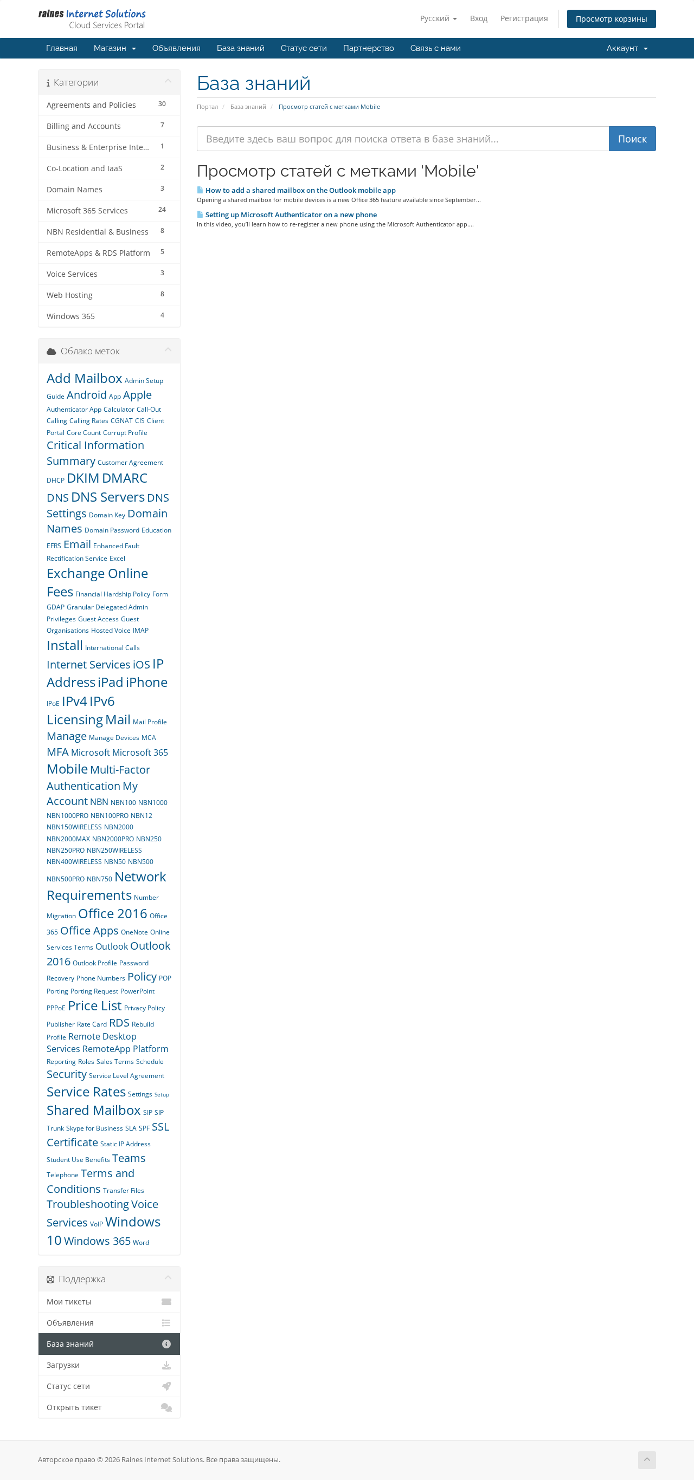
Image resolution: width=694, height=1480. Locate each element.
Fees (60, 591)
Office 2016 (112, 913)
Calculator (119, 409)
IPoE (53, 703)
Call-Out (149, 409)
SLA (131, 1128)
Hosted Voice (111, 630)
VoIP (96, 1224)
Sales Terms (115, 1061)
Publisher (61, 1024)
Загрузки (63, 1365)
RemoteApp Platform (125, 1049)
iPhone (147, 682)
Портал (207, 106)
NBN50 (115, 861)
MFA (58, 751)
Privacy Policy (144, 1007)
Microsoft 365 (140, 752)
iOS (141, 664)
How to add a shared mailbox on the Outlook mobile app (300, 190)
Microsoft (90, 752)
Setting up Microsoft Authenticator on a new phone (290, 214)
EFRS (54, 545)
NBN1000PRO (67, 815)
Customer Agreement (130, 462)
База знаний (241, 48)
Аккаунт (624, 48)
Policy (142, 976)
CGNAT (122, 420)
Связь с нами (435, 48)
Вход (478, 18)
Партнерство (368, 48)
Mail (118, 719)
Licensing (75, 719)
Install (65, 645)
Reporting (61, 1061)
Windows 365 (97, 1241)
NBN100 (123, 802)
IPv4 (74, 701)
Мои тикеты (69, 1302)
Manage (67, 736)
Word (141, 1242)
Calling (57, 420)
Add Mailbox (85, 378)
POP (165, 978)
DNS (58, 497)
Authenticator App (74, 409)
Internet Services (89, 664)
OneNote (134, 932)
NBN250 (149, 838)
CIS (140, 420)
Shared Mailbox (94, 1110)
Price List (95, 1005)
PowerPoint (137, 991)
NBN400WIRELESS (74, 861)
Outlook (111, 946)
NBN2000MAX (68, 838)
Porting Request (94, 991)
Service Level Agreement (126, 1075)
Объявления (176, 48)
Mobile (67, 768)
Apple (137, 394)
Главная (62, 48)
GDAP (56, 607)
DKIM (83, 477)
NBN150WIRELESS (74, 827)
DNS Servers (108, 496)
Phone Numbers (100, 978)
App (115, 396)
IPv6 (102, 701)
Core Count (84, 432)
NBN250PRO (66, 850)
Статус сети (304, 48)
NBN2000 (118, 827)
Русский (436, 18)
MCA (149, 737)
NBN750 (99, 879)
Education (156, 530)
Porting (57, 991)
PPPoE (56, 1007)
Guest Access (98, 619)
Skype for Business (94, 1128)
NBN (99, 802)
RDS (119, 1022)
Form (160, 594)
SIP (147, 1112)
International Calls (112, 647)
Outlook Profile (95, 963)
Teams (129, 1158)
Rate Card (92, 1024)
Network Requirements (106, 885)
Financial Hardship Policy (112, 594)
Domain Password (112, 530)
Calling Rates (88, 420)
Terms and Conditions (90, 1181)
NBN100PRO (109, 815)
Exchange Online (97, 573)
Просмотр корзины (611, 19)
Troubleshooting (88, 1204)
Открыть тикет (74, 1407)
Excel (117, 558)
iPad (111, 682)
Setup (162, 1094)
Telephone (63, 1174)
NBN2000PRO (113, 838)
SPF (144, 1128)
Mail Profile (150, 721)
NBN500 (140, 861)
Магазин (112, 48)
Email (77, 544)
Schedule (150, 1061)
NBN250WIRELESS (114, 850)
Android (87, 394)
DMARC (124, 477)
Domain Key (107, 515)
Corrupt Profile (125, 432)
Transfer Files (123, 1190)
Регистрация (524, 18)
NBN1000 (153, 802)
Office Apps (89, 930)
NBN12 (141, 815)
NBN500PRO (66, 879)
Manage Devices (114, 737)
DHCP (56, 480)
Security (67, 1074)
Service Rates (86, 1091)
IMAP (141, 630)
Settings (140, 1094)
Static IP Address (125, 1143)
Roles (86, 1061)
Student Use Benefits (78, 1159)
